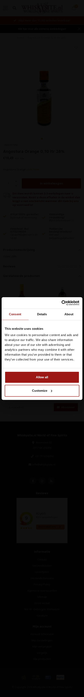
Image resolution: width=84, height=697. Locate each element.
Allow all (42, 377)
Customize (39, 390)
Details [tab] (42, 314)
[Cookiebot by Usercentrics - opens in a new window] (61, 302)
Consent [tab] (15, 314)
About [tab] (68, 314)
